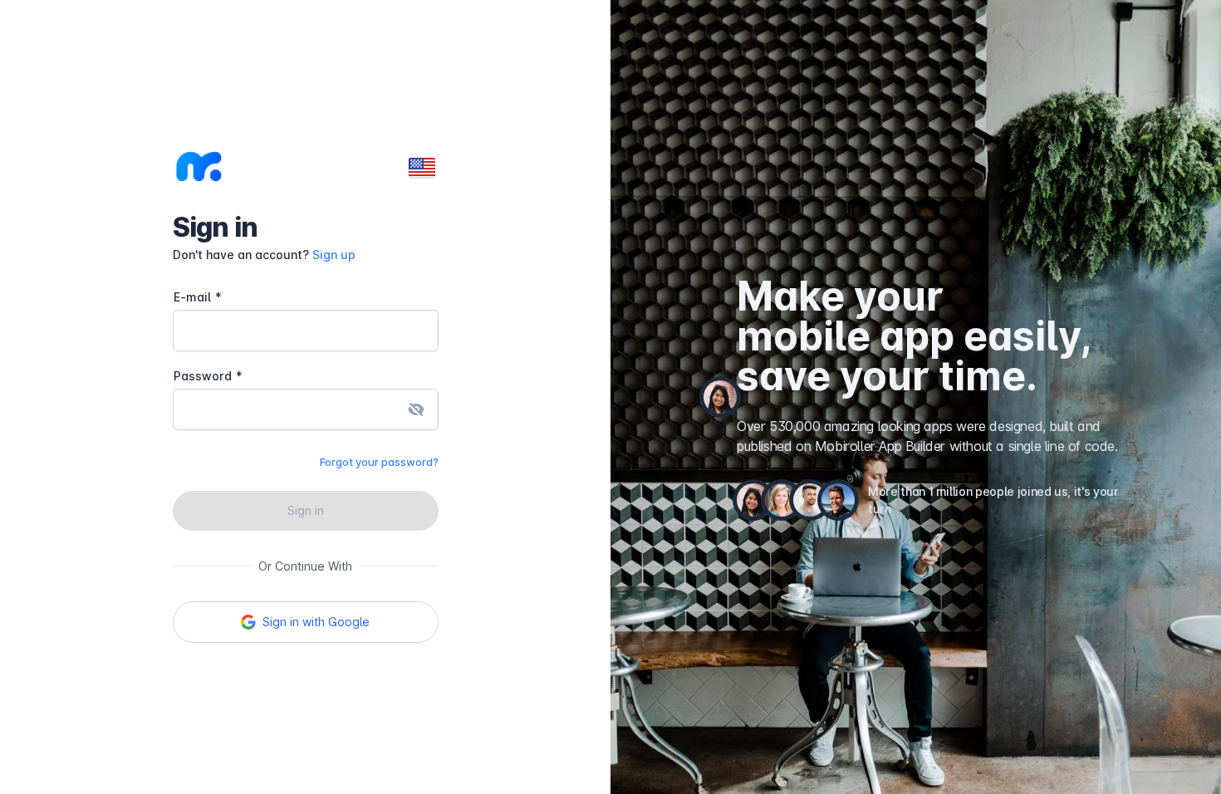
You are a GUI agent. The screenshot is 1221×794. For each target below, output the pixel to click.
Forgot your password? (379, 461)
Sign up (334, 255)
